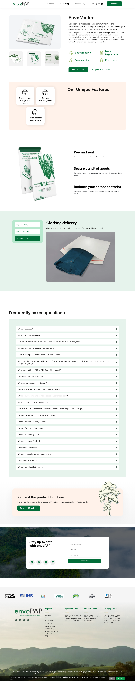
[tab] (27, 224)
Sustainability (49, 620)
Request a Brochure (101, 70)
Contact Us (114, 4)
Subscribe (85, 561)
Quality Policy (49, 629)
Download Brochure (28, 508)
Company (48, 615)
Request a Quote (78, 70)
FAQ (46, 636)
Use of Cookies (50, 626)
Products (48, 618)
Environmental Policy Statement (52, 632)
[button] (67, 329)
